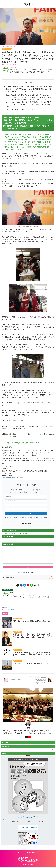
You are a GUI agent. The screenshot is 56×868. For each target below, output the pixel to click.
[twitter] (10, 75)
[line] (31, 585)
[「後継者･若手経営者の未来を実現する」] (28, 5)
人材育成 (12, 609)
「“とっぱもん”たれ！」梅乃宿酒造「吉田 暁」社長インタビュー (31, 663)
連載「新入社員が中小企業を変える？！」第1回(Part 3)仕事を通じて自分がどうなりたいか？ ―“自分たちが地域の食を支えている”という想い (32, 654)
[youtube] (29, 737)
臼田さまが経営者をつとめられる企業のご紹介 (20, 109)
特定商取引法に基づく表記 (30, 852)
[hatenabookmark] (24, 585)
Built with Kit (26, 523)
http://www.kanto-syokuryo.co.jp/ (12, 477)
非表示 (30, 82)
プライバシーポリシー (22, 572)
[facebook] (21, 585)
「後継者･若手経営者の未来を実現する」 (28, 854)
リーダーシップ (6, 609)
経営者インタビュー (7, 607)
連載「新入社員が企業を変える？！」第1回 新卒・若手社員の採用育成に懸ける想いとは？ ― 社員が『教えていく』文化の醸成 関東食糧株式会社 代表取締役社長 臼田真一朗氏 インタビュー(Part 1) (28, 89)
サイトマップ (38, 852)
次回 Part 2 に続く (17, 420)
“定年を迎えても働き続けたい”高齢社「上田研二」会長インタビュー (32, 621)
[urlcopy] (38, 585)
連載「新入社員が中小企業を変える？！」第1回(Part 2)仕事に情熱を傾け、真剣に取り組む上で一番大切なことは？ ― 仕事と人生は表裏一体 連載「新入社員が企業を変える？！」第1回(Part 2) (32, 635)
